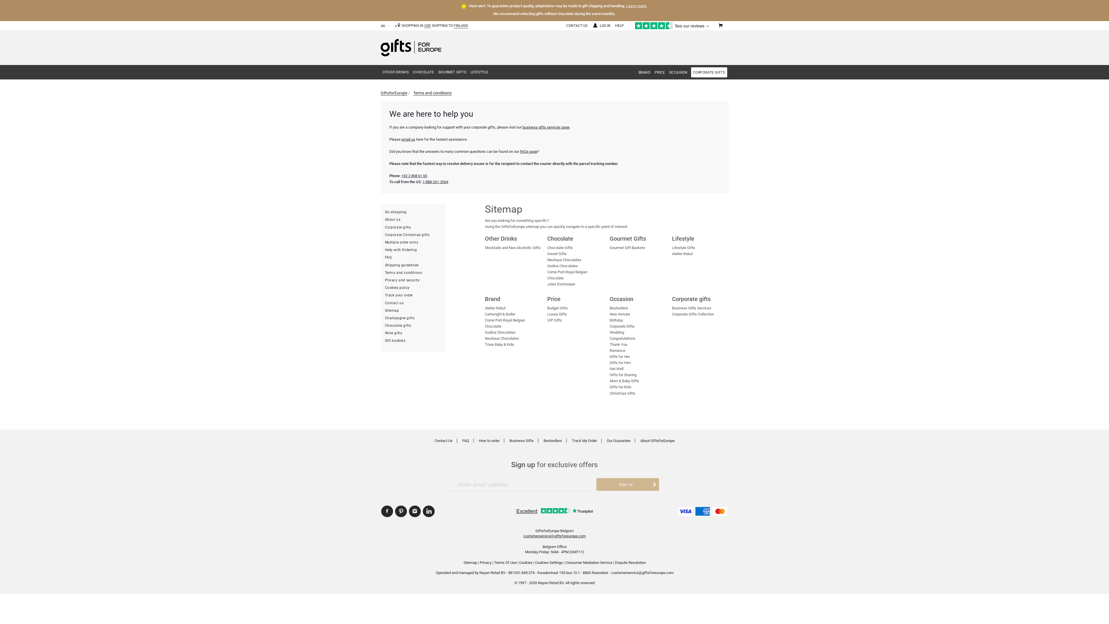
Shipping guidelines (402, 265)
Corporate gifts (709, 72)
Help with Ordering (401, 250)
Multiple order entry (401, 242)
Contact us (394, 303)
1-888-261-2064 (435, 182)
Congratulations (622, 338)
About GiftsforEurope (657, 441)
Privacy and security (402, 280)
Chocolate (423, 72)
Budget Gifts (557, 308)
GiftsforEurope (394, 93)
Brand (645, 72)
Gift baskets (395, 341)
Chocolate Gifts (560, 248)
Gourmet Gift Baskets (627, 248)
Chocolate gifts (398, 326)
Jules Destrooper (561, 284)
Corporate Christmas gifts (407, 235)
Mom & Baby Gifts (624, 381)
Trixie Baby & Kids (499, 344)
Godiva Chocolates (562, 266)
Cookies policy (397, 288)
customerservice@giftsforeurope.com (554, 536)
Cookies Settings (549, 562)
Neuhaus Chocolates (564, 260)
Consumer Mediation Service (588, 562)
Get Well (617, 369)
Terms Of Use (505, 562)
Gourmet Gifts (452, 72)
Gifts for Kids (620, 387)
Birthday (616, 320)
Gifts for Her (620, 356)
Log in (605, 26)
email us (408, 139)
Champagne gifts (400, 318)
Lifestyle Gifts (683, 248)
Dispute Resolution (630, 562)
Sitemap (392, 311)
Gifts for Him (620, 363)
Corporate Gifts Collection (693, 314)
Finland (461, 26)
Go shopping (396, 212)
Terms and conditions (432, 93)
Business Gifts (521, 441)
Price (660, 72)
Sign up (626, 484)
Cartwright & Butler (500, 314)
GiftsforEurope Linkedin (429, 511)
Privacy (486, 562)
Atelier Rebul (682, 254)
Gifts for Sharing (623, 375)
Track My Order (584, 441)
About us (393, 220)
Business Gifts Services (691, 308)
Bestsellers (619, 308)
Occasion (678, 72)
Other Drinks (396, 72)
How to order (489, 441)
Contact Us (576, 26)
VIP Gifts (554, 320)
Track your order (399, 295)
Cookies (526, 562)
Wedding (617, 332)
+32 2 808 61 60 (414, 176)
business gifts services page (546, 127)
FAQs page (528, 151)
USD (427, 26)
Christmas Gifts (622, 393)
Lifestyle (479, 72)
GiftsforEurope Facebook (387, 511)
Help (619, 26)
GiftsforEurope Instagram (415, 511)
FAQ (388, 257)
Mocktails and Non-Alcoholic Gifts (513, 248)
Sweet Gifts (557, 254)
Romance (617, 350)
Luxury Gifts (557, 314)
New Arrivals (620, 314)
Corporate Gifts (622, 326)
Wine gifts (393, 333)
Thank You (618, 344)
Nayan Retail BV (492, 573)
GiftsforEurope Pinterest (401, 511)
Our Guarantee (618, 441)
